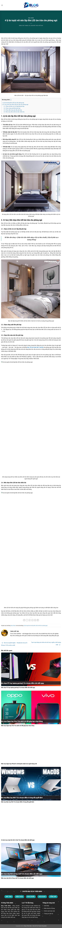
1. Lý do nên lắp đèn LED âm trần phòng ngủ (13, 102)
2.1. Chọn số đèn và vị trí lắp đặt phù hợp (14, 106)
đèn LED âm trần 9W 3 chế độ (35, 347)
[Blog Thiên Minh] (31, 5)
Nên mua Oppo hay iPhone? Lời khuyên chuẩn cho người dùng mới (19, 763)
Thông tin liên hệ (48, 913)
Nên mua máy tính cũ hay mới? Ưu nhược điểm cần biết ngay (17, 878)
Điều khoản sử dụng (49, 908)
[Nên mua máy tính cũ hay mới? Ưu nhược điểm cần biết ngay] (31, 860)
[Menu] (2, 5)
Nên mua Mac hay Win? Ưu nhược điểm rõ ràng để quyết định (17, 802)
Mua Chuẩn (31, 17)
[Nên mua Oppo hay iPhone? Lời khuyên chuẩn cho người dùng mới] (31, 745)
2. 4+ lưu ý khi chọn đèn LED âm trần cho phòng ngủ (15, 104)
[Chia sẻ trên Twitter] (29, 620)
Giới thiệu (46, 905)
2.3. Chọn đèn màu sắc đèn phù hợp (13, 110)
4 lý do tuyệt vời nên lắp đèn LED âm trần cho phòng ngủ (35, 625)
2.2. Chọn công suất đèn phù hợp (12, 108)
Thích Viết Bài (39, 25)
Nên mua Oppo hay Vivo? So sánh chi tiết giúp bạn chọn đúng (17, 725)
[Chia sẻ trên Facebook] (27, 620)
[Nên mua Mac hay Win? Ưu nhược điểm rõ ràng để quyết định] (31, 783)
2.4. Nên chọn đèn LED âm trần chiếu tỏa (14, 112)
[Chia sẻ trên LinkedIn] (38, 620)
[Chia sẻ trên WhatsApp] (24, 620)
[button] (10, 100)
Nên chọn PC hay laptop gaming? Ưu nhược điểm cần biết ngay (18, 687)
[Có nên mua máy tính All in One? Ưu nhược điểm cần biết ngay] (31, 821)
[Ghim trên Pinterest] (35, 620)
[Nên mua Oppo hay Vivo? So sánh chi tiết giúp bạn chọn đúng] (31, 707)
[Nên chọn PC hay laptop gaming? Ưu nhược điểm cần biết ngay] (31, 669)
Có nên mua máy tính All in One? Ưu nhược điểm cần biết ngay (18, 840)
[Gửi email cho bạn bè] (32, 620)
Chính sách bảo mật (49, 911)
